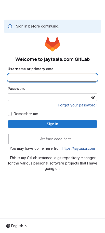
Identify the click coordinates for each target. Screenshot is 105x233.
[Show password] (93, 97)
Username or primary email (32, 69)
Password (16, 88)
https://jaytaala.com (78, 148)
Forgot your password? (77, 105)
